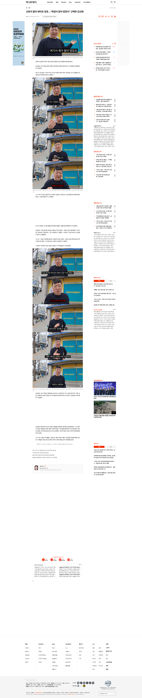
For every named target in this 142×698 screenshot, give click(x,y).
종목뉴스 (27, 651)
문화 (100, 658)
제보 (107, 666)
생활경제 (101, 651)
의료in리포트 (69, 655)
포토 (107, 658)
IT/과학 (94, 662)
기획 (80, 658)
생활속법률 (54, 655)
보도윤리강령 (86, 692)
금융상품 (27, 655)
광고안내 (62, 692)
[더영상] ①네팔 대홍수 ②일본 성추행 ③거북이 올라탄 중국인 (104, 416)
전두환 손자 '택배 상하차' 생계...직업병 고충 (104, 305)
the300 (63, 2)
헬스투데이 (68, 662)
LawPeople (55, 665)
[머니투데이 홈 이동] (31, 680)
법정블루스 (54, 658)
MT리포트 (50, 2)
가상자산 (27, 658)
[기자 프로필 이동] (36, 467)
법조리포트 (54, 651)
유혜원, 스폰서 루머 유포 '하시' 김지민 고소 (104, 289)
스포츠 (107, 647)
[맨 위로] (139, 692)
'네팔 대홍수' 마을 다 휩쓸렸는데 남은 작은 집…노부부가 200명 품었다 (103, 64)
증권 (57, 2)
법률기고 (54, 669)
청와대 (40, 651)
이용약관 (58, 692)
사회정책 (101, 655)
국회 (40, 648)
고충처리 (81, 692)
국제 (100, 662)
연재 (80, 655)
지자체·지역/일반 (43, 658)
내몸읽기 (68, 651)
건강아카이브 (69, 658)
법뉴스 (53, 648)
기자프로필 (109, 662)
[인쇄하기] (115, 16)
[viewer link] (80, 54)
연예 (107, 644)
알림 (107, 669)
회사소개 (28, 692)
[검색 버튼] (111, 2)
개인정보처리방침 (38, 692)
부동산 (94, 658)
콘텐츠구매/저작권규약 (74, 692)
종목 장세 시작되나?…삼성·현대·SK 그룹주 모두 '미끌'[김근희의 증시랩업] (104, 106)
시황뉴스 (27, 648)
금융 (93, 648)
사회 (29, 7)
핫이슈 (80, 651)
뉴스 (67, 648)
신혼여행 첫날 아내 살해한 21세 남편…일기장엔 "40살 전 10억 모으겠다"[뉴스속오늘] (103, 48)
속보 (93, 669)
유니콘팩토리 (87, 2)
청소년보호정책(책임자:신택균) (49, 692)
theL (70, 2)
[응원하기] (45, 466)
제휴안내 (67, 692)
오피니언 (101, 665)
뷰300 (40, 662)
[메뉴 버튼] (114, 2)
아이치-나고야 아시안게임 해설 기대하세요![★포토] (105, 397)
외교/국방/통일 (42, 655)
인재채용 (32, 692)
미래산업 (94, 665)
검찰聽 (53, 662)
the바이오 (77, 2)
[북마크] (112, 16)
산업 (93, 651)
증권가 (26, 662)
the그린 (68, 666)
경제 (100, 648)
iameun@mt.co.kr (44, 468)
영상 (107, 655)
